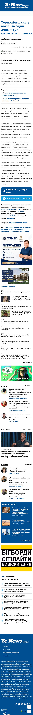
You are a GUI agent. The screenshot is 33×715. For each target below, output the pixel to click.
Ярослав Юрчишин (16, 486)
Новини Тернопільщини (18, 222)
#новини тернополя (9, 229)
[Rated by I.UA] (26, 711)
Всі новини (27, 362)
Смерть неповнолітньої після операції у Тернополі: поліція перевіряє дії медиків (17, 584)
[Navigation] (28, 14)
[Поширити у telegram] (30, 47)
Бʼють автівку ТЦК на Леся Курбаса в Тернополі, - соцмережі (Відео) (15, 590)
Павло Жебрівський (16, 498)
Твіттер (21, 211)
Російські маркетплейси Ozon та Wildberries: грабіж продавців (16, 307)
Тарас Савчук (17, 39)
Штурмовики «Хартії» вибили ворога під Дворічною (15, 329)
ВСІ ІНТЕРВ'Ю (27, 429)
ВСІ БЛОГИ (28, 464)
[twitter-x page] (22, 704)
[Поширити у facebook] (19, 47)
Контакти (6, 649)
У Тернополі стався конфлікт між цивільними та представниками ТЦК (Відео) (15, 596)
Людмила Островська (17, 410)
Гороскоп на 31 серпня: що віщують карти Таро (15, 292)
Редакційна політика (11, 653)
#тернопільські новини (20, 231)
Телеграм (10, 218)
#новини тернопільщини (21, 227)
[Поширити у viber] (26, 47)
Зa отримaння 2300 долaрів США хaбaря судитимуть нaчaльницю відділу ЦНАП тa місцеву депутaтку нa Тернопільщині (15, 356)
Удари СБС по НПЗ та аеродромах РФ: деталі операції (16, 349)
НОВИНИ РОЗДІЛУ (26, 540)
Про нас (6, 646)
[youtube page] (25, 704)
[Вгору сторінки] (29, 707)
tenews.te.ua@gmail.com (10, 209)
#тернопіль (5, 231)
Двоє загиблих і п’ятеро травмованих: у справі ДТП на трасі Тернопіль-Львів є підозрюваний (16, 602)
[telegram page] (27, 704)
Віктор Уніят (13, 421)
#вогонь (8, 227)
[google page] (16, 704)
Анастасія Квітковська (18, 398)
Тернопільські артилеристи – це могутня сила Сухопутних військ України (22, 312)
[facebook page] (19, 704)
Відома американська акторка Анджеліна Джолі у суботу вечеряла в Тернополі (22, 298)
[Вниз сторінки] (29, 711)
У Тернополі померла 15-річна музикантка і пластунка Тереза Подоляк (17, 614)
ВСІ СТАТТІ (28, 385)
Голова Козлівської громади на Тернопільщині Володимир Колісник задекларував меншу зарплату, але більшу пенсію (17, 621)
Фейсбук (13, 216)
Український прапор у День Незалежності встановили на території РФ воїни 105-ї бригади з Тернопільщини (17, 608)
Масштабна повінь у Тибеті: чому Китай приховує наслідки (14, 322)
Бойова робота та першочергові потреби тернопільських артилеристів (15, 335)
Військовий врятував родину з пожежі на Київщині (15, 342)
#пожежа (20, 229)
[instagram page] (30, 704)
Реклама (6, 656)
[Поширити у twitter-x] (23, 47)
